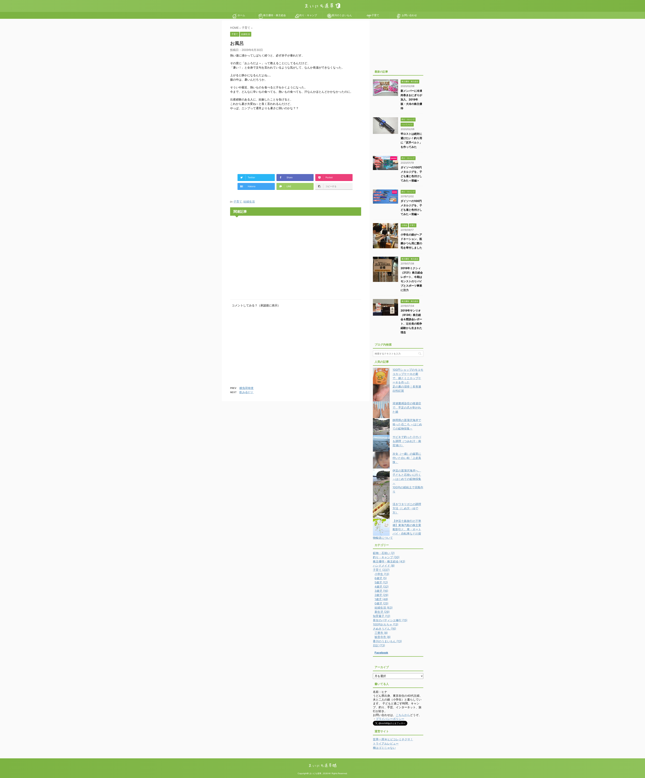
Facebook (381, 652)
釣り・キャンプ (308, 15)
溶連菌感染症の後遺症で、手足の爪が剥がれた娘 (407, 407)
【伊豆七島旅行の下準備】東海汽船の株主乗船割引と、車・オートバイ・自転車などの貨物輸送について (397, 529)
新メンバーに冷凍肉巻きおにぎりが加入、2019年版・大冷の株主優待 (411, 99)
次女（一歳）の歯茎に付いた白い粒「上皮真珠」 (407, 458)
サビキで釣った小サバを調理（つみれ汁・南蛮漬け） (407, 441)
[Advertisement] (258, 140)
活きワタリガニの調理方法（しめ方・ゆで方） (407, 508)
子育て (375, 15)
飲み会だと (246, 392)
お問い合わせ (409, 15)
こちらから (403, 715)
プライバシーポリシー (390, 719)
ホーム (241, 15)
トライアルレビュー (386, 743)
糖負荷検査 (246, 388)
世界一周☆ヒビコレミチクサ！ (393, 739)
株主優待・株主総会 (274, 15)
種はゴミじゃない (384, 747)
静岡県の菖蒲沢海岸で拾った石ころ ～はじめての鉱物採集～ (407, 424)
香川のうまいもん (342, 15)
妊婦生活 (249, 201)
